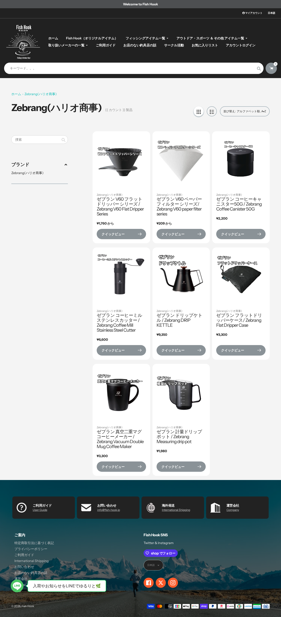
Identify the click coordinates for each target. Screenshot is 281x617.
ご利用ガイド (24, 555)
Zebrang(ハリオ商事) (40, 94)
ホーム (16, 94)
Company (232, 510)
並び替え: (229, 111)
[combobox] (39, 139)
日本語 (271, 12)
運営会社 (21, 579)
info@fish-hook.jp (108, 510)
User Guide (40, 510)
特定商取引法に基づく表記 (34, 543)
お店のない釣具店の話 (30, 573)
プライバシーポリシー (30, 549)
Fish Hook (28, 606)
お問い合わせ (24, 567)
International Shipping (176, 510)
